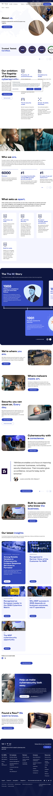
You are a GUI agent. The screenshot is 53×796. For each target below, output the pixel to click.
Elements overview (13, 759)
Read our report (33, 450)
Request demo (47, 4)
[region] (27, 86)
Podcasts (47, 769)
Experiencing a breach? (47, 1)
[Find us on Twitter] (46, 780)
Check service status (8, 423)
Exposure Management (14, 761)
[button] (50, 59)
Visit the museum (33, 389)
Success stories (48, 759)
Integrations (23, 780)
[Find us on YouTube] (48, 780)
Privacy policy (4, 786)
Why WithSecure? (13, 771)
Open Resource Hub (26, 663)
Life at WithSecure (34, 696)
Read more (7, 581)
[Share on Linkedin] (2, 658)
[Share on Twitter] (5, 658)
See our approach (7, 419)
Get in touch (6, 363)
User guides (15, 780)
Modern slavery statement (27, 784)
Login (33, 1)
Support (37, 1)
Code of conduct (11, 784)
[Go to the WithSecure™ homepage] (5, 4)
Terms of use (4, 784)
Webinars (47, 773)
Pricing (3, 761)
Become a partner (7, 94)
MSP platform (4, 759)
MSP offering (4, 757)
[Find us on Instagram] (50, 780)
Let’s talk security (7, 26)
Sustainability (35, 770)
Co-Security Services (14, 767)
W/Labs (46, 765)
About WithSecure (36, 757)
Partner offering (26, 757)
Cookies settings (11, 786)
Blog (46, 767)
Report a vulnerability (8, 728)
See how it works (7, 98)
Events (46, 771)
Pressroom (47, 775)
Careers (34, 768)
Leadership (35, 766)
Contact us (9, 780)
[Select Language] (41, 4)
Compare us (35, 772)
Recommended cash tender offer (35, 780)
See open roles (24, 696)
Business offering (13, 757)
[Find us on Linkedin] (44, 780)
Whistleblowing (17, 784)
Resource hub (48, 757)
